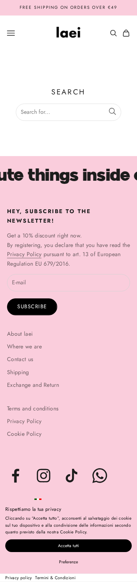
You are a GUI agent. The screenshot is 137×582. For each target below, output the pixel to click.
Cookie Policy (24, 434)
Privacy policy (18, 578)
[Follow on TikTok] (71, 475)
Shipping (18, 372)
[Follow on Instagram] (43, 475)
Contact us (20, 359)
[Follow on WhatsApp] (99, 475)
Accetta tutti (68, 546)
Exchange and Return (33, 385)
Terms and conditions (32, 408)
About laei (20, 334)
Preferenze (68, 562)
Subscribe (32, 306)
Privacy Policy (24, 254)
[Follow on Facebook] (15, 475)
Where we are (24, 346)
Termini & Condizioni (55, 578)
